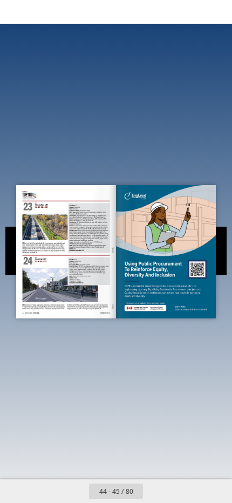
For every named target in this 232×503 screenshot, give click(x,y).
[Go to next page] (155, 491)
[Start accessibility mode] (62, 12)
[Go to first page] (53, 491)
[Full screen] (217, 12)
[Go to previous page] (77, 491)
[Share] (193, 12)
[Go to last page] (178, 491)
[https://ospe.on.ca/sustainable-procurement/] (197, 269)
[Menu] (15, 12)
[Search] (39, 12)
